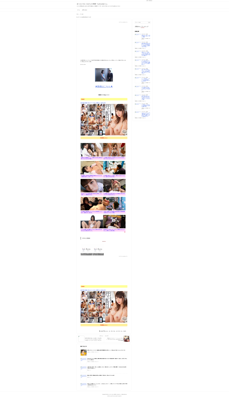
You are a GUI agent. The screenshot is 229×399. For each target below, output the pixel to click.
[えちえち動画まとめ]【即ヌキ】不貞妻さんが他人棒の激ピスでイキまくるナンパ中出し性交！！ (146, 88)
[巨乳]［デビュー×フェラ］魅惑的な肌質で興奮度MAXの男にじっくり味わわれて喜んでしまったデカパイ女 (106, 350)
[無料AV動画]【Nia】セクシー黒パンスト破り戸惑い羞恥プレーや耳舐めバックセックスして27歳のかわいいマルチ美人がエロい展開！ (146, 98)
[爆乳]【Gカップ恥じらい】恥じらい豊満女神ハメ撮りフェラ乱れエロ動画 (146, 36)
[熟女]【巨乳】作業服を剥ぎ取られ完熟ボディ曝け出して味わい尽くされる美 (100, 375)
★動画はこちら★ (104, 86)
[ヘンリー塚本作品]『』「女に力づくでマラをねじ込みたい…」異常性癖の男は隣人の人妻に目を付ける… (146, 80)
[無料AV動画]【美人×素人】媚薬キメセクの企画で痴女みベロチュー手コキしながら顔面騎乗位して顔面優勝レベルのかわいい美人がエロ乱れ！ (146, 45)
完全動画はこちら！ (104, 137)
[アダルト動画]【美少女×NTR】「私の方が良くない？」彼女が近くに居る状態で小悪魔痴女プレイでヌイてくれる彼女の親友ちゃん (146, 63)
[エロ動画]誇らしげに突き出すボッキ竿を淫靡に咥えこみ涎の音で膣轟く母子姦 (146, 105)
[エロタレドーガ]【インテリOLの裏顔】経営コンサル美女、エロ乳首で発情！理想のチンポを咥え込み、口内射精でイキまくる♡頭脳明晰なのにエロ (146, 114)
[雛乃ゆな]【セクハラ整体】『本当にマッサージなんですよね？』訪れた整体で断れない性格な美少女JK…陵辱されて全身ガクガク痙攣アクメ (146, 54)
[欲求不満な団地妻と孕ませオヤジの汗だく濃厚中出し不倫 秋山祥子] (104, 119)
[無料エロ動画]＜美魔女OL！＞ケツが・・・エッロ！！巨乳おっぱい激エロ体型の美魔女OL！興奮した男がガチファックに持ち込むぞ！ (146, 71)
